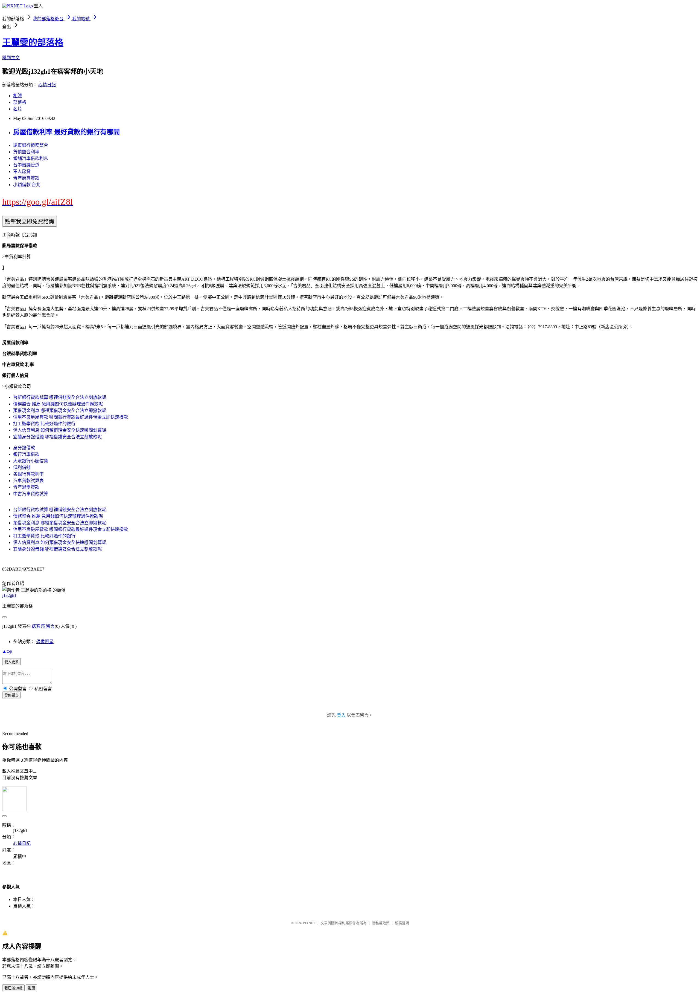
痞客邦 (38, 626)
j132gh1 (9, 595)
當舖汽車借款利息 (30, 158)
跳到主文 (11, 57)
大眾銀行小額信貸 (30, 461)
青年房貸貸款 (26, 178)
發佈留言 (11, 695)
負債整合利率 (26, 151)
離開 (31, 988)
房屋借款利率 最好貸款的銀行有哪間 (66, 132)
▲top (7, 651)
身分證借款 (24, 447)
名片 (17, 108)
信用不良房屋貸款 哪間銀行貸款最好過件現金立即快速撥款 (70, 417)
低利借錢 (22, 467)
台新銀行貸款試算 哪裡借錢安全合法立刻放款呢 (59, 397)
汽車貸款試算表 (28, 480)
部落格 (19, 102)
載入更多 (11, 662)
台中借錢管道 (26, 165)
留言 (50, 626)
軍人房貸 (22, 171)
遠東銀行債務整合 (30, 145)
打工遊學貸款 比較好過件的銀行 (44, 423)
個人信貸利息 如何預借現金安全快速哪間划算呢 (59, 430)
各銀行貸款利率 (28, 474)
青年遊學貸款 (26, 487)
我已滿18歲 (13, 988)
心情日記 (47, 84)
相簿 (17, 95)
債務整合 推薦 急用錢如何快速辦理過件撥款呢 (58, 404)
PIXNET (309, 923)
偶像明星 (45, 641)
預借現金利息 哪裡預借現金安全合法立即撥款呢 (59, 410)
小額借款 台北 (26, 184)
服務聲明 (402, 923)
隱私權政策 (381, 923)
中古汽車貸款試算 (30, 493)
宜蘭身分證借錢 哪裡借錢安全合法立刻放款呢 (57, 436)
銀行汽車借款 (26, 454)
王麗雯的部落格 (32, 42)
